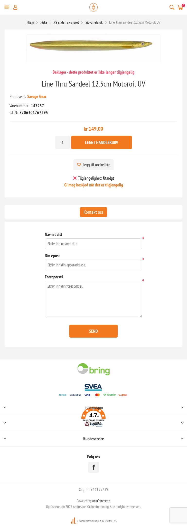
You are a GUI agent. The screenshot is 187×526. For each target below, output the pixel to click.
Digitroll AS (111, 521)
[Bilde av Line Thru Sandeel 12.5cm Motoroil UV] (93, 49)
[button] (93, 417)
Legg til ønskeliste (96, 164)
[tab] (93, 212)
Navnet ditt (53, 234)
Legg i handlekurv (101, 142)
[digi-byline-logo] (74, 521)
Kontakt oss (93, 212)
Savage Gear (36, 96)
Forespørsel (54, 277)
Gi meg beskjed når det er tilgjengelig (93, 185)
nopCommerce (101, 500)
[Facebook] (93, 467)
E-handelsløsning (85, 521)
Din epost (52, 255)
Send (93, 331)
